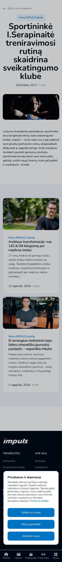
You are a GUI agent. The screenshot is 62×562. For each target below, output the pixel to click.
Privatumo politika (39, 500)
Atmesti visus (31, 536)
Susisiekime (41, 467)
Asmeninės (9, 461)
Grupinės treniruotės (14, 467)
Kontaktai (40, 461)
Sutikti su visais (31, 512)
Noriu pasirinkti (31, 524)
